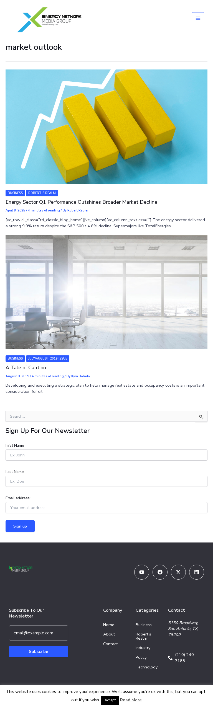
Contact (110, 644)
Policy (141, 657)
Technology (147, 667)
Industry (143, 647)
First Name (15, 445)
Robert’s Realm (143, 636)
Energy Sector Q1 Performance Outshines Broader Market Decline (81, 202)
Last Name (15, 471)
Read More (131, 700)
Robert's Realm (42, 193)
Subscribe (38, 651)
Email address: (18, 498)
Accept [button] (110, 700)
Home (108, 624)
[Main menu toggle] (198, 18)
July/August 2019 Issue (47, 358)
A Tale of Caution (26, 367)
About (109, 634)
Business (15, 193)
